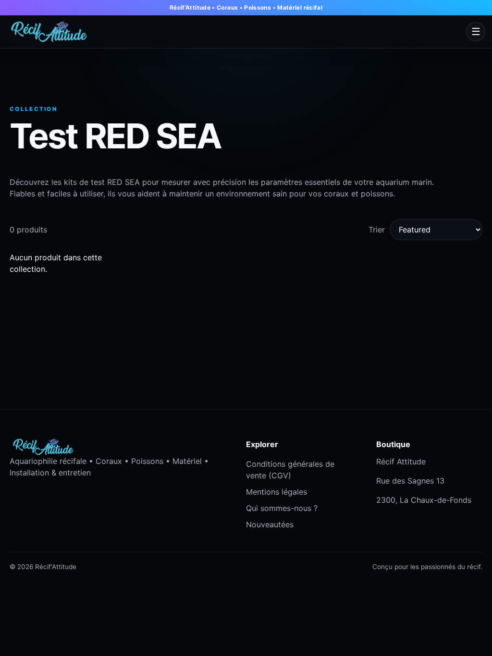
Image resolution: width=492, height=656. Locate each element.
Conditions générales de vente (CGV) (290, 469)
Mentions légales (276, 492)
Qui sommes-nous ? (282, 508)
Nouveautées (270, 524)
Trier (377, 229)
